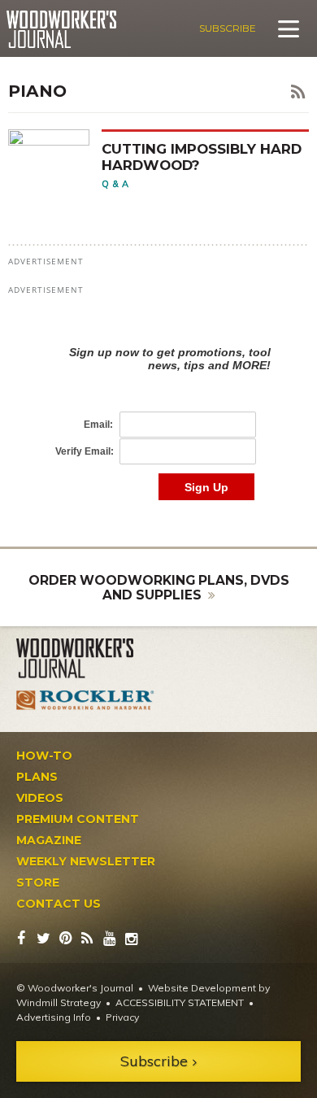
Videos (39, 798)
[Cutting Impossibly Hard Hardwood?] (55, 159)
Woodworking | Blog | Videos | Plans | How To (61, 29)
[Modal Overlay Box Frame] (158, 406)
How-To (44, 755)
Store (37, 882)
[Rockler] (85, 699)
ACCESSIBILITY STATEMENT (179, 1002)
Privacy (122, 1017)
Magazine (48, 840)
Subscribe (227, 28)
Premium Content (77, 819)
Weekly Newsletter (85, 861)
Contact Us (58, 903)
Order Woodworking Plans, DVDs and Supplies (158, 588)
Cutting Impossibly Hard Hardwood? (202, 156)
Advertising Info (53, 1017)
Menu (288, 28)
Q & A (115, 184)
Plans (37, 776)
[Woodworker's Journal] (85, 658)
